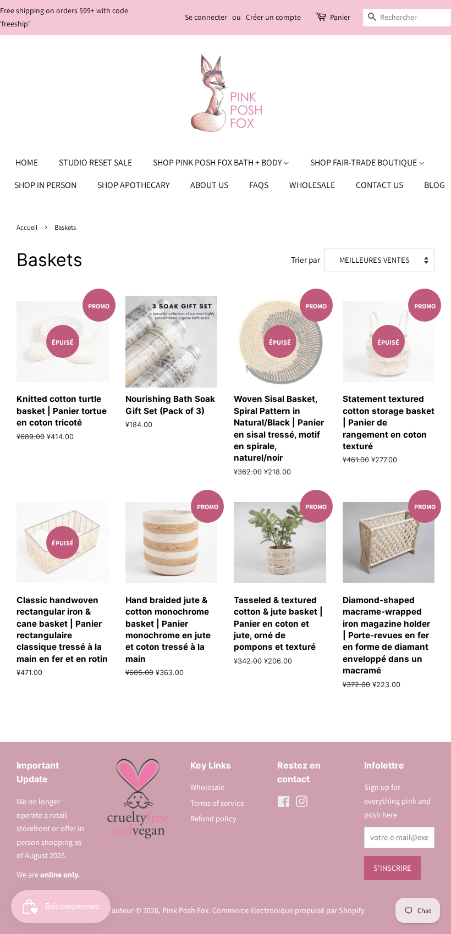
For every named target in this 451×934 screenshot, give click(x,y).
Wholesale (312, 185)
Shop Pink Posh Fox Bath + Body (218, 162)
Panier (340, 17)
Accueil (26, 227)
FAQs (258, 185)
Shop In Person (45, 185)
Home (26, 162)
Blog (434, 185)
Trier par (305, 259)
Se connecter (206, 17)
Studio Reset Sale (95, 162)
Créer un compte (273, 17)
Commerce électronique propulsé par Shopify (288, 910)
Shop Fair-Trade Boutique (364, 162)
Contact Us (379, 185)
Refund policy (213, 818)
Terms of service (217, 803)
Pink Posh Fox (185, 910)
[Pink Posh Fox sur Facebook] (283, 803)
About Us (209, 185)
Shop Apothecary (133, 185)
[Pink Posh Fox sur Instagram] (301, 803)
